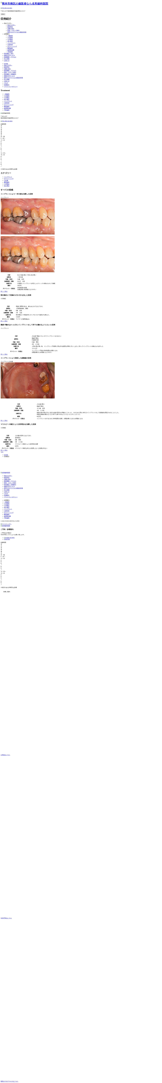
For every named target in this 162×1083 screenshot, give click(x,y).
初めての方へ (11, 25)
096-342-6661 (8, 8)
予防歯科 (10, 51)
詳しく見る (4, 291)
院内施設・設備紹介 (10, 74)
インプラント (11, 43)
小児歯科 (10, 37)
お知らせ (6, 60)
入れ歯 (6, 180)
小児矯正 (10, 39)
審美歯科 (10, 48)
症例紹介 (6, 85)
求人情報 (6, 59)
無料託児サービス (9, 55)
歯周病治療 (10, 50)
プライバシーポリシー (11, 86)
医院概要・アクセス (10, 70)
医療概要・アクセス (10, 57)
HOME (6, 63)
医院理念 (10, 27)
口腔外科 (10, 44)
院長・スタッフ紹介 (13, 30)
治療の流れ (10, 28)
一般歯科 (10, 35)
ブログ (6, 83)
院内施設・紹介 (9, 53)
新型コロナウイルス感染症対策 (16, 32)
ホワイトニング (12, 46)
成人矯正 (10, 41)
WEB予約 (7, 539)
